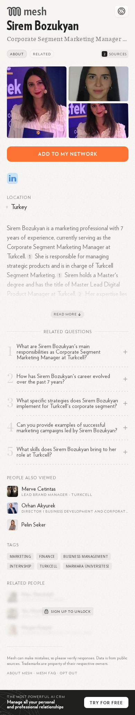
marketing (20, 556)
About (17, 54)
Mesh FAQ (46, 673)
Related (42, 54)
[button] (46, 673)
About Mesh (20, 673)
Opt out (69, 673)
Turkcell (48, 566)
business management (85, 556)
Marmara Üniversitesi (87, 566)
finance (47, 556)
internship (21, 566)
